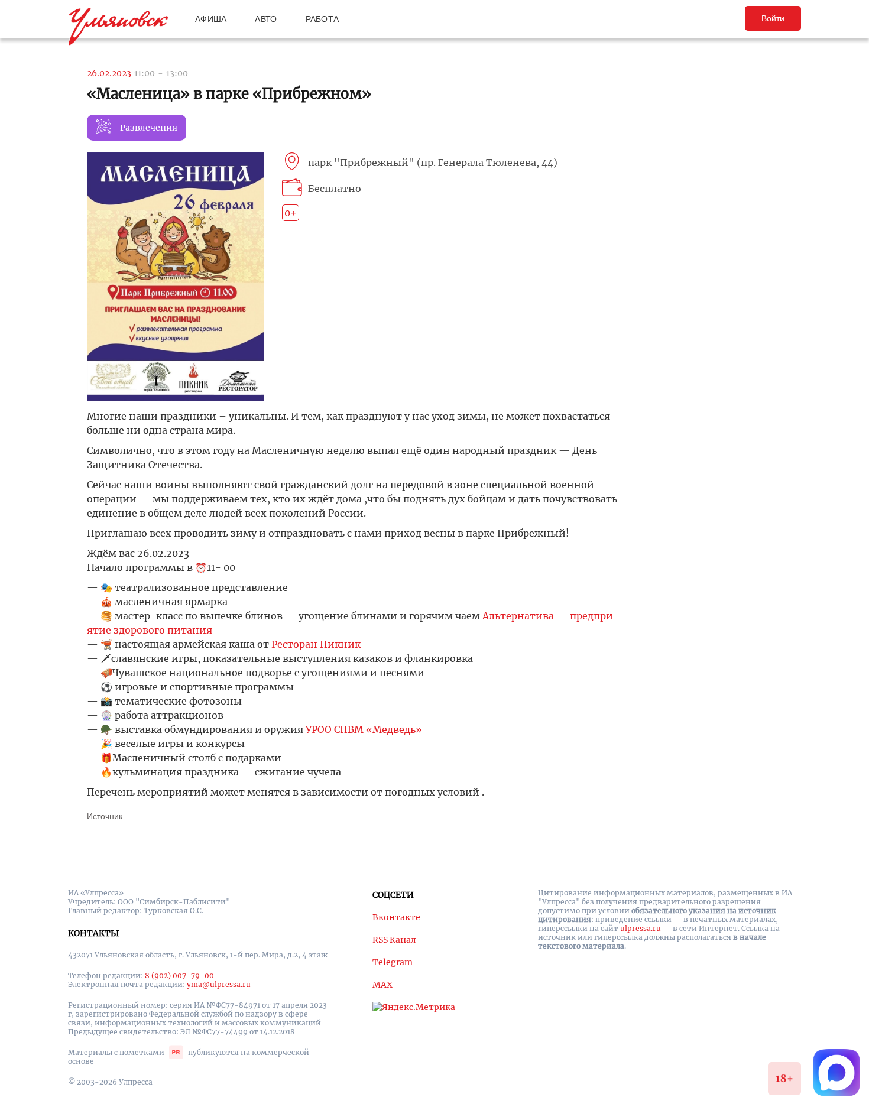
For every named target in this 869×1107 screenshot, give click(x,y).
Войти (772, 18)
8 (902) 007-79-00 (179, 975)
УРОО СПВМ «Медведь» (364, 729)
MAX (382, 984)
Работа (322, 19)
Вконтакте (396, 917)
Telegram (392, 962)
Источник (104, 816)
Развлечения (148, 127)
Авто (266, 19)
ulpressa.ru (640, 928)
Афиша (210, 19)
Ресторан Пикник (316, 644)
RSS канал (394, 939)
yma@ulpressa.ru (219, 984)
